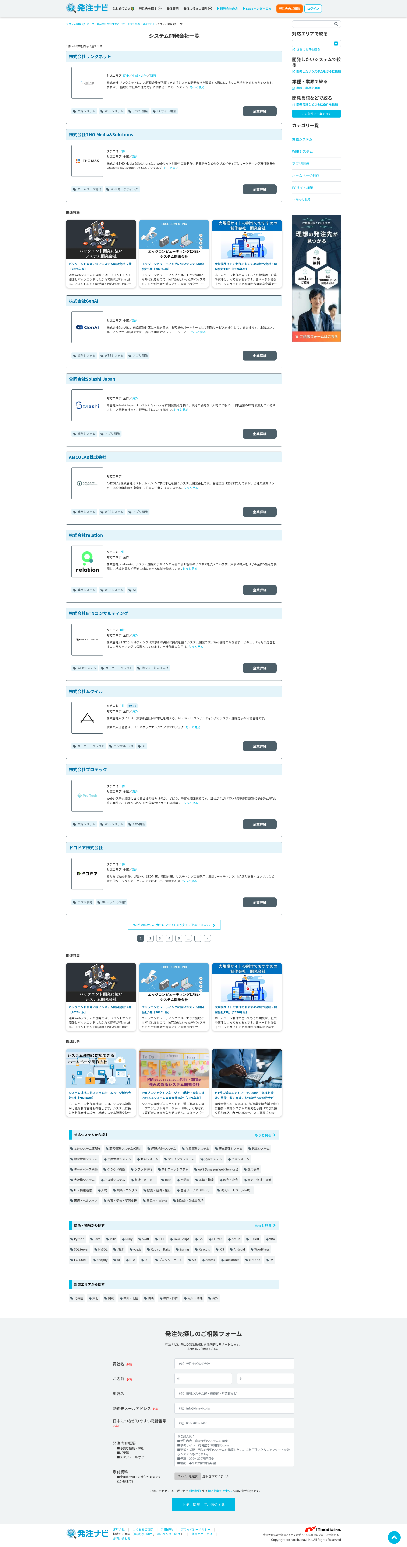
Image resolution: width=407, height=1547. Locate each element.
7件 (122, 151)
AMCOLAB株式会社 (87, 457)
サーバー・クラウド (118, 668)
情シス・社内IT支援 (155, 668)
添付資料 (120, 1471)
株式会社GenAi (83, 301)
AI (134, 590)
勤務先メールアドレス (132, 1408)
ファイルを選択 (187, 1476)
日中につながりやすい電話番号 (139, 1420)
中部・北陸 (139, 75)
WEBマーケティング (124, 189)
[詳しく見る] (316, 278)
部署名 (118, 1393)
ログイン (313, 8)
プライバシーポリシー (195, 1529)
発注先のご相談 (289, 8)
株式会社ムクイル (86, 691)
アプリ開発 (140, 111)
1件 (122, 705)
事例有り (132, 705)
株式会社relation (86, 535)
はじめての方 (122, 8)
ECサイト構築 (166, 111)
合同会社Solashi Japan (92, 379)
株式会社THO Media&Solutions (101, 134)
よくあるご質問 (142, 1529)
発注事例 (172, 8)
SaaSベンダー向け (168, 1534)
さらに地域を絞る (308, 49)
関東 (126, 75)
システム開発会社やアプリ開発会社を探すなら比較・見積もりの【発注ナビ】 (110, 24)
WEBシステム (113, 111)
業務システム (86, 111)
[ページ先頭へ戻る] (394, 1537)
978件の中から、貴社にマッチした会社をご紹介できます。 (173, 925)
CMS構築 (138, 824)
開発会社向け (143, 1534)
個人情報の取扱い (220, 1491)
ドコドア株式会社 (86, 847)
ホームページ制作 (89, 189)
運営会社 (119, 1529)
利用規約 (195, 1491)
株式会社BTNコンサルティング (98, 613)
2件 (122, 552)
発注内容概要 (124, 1443)
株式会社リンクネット (90, 56)
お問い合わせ (122, 1538)
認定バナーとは (202, 1534)
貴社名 (118, 1363)
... (188, 938)
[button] (316, 198)
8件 (122, 630)
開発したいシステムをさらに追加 (318, 71)
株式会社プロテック (88, 769)
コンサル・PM (123, 746)
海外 (135, 156)
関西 (153, 75)
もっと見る (197, 87)
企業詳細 (259, 111)
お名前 (118, 1378)
